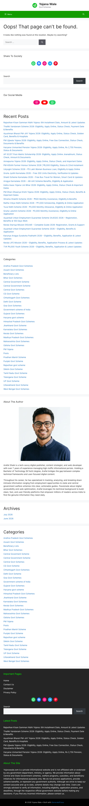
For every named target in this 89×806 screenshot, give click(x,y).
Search (6, 76)
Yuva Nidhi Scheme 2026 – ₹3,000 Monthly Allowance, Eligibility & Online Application (43, 207)
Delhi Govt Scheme (12, 302)
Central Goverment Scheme (16, 282)
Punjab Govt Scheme (13, 361)
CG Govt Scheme (11, 294)
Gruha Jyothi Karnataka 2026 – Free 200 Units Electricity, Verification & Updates (40, 173)
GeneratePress (58, 802)
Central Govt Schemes (13, 290)
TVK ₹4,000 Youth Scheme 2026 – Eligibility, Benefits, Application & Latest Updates (42, 247)
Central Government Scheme (16, 286)
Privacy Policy (9, 692)
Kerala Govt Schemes (13, 333)
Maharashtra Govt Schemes (16, 341)
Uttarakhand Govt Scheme (15, 385)
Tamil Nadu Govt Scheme (15, 373)
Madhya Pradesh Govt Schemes (18, 337)
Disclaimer (8, 688)
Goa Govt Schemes (12, 305)
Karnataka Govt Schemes (15, 329)
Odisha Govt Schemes (13, 345)
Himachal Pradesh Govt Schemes (19, 321)
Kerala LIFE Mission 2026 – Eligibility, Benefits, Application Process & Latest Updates (42, 243)
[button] (83, 14)
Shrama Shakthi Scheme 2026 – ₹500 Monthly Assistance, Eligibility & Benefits (40, 199)
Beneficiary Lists (11, 274)
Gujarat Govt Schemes (13, 313)
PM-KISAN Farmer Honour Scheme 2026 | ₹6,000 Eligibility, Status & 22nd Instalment (43, 165)
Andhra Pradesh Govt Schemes (18, 266)
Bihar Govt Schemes (12, 278)
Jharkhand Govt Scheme (14, 325)
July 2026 (8, 514)
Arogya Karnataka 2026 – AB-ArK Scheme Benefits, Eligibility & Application (38, 181)
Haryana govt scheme (13, 317)
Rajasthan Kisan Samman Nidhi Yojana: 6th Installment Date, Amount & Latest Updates (44, 122)
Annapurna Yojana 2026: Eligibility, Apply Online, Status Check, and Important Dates (42, 161)
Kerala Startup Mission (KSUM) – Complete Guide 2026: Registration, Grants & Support (43, 225)
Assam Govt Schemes (13, 270)
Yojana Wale (48, 4)
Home (6, 680)
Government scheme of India (16, 309)
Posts (6, 353)
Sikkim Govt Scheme (13, 369)
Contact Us (8, 684)
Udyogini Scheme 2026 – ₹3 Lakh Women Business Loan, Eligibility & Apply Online (41, 169)
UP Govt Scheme (11, 381)
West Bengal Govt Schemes (16, 389)
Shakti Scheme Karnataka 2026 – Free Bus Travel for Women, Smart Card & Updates (43, 177)
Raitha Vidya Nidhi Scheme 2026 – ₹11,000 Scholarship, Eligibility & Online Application (43, 203)
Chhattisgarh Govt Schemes (16, 298)
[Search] (42, 42)
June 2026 (8, 518)
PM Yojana (8, 349)
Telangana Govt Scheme (14, 377)
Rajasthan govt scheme (14, 365)
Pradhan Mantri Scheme (14, 357)
